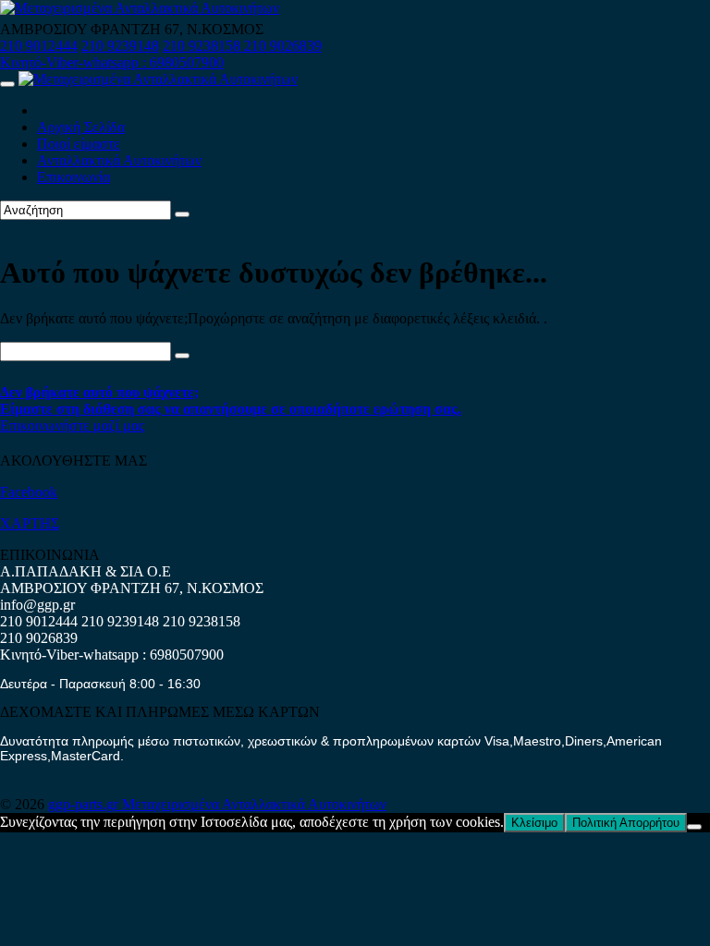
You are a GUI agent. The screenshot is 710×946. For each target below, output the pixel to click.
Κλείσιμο (534, 823)
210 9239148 (120, 46)
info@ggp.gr (37, 604)
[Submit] (182, 214)
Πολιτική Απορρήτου (625, 823)
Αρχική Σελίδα (81, 127)
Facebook (28, 492)
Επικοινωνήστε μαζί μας (72, 425)
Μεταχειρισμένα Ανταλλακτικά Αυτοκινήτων (254, 804)
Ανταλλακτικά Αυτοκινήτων (119, 160)
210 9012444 (39, 46)
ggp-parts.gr (85, 804)
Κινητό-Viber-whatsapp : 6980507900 (112, 62)
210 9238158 (203, 46)
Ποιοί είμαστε (78, 144)
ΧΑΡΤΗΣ (29, 523)
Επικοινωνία (73, 177)
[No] (694, 827)
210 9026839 (283, 46)
